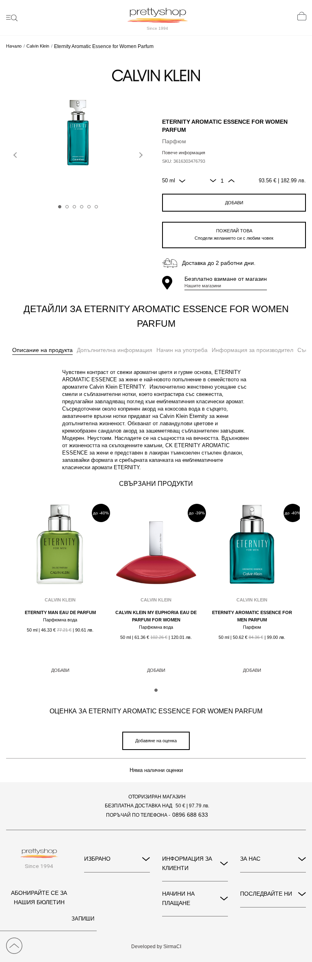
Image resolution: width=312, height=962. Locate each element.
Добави (234, 202)
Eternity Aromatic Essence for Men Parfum (252, 616)
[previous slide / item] (16, 153)
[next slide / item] (140, 153)
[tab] (42, 350)
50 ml (168, 181)
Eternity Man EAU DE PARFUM (60, 612)
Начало (14, 46)
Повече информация (183, 152)
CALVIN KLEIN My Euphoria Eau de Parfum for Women (156, 616)
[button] (59, 206)
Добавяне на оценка (156, 740)
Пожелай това (234, 234)
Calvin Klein (37, 46)
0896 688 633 (190, 814)
